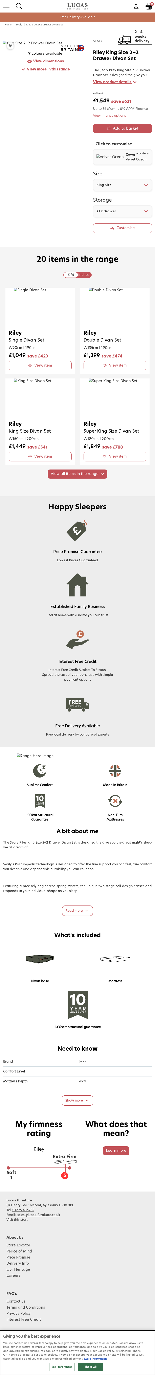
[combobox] (122, 185)
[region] (77, 1352)
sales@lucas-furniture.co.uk (38, 1215)
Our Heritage (18, 1269)
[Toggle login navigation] (136, 6)
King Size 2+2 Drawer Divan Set (44, 24)
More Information (95, 1359)
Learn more (116, 1151)
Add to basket (125, 128)
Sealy (19, 24)
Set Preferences (62, 1367)
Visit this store (17, 1219)
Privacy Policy (18, 1313)
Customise (125, 228)
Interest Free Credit (23, 1320)
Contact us (15, 1301)
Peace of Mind (19, 1251)
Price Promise (18, 1257)
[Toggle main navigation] (6, 6)
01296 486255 (23, 1210)
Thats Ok (90, 1367)
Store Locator (18, 1245)
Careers (13, 1276)
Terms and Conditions (25, 1307)
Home (8, 24)
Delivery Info (17, 1263)
